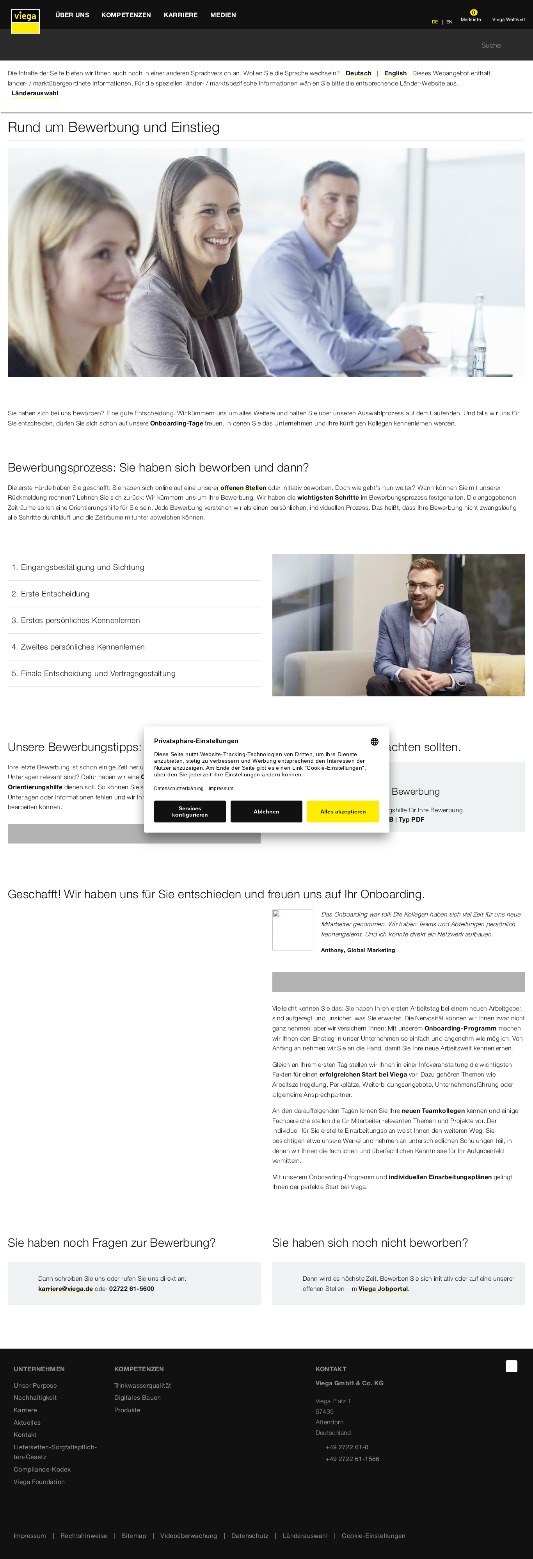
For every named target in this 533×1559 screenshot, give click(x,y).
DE (435, 22)
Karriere (25, 1410)
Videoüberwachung (188, 1535)
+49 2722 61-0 (347, 1447)
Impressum (30, 1535)
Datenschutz (249, 1535)
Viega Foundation (39, 1482)
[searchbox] (260, 45)
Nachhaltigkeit (35, 1397)
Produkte (127, 1410)
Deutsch (358, 73)
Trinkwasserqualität (142, 1385)
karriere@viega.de (65, 1288)
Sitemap (134, 1535)
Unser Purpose (35, 1385)
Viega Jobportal (383, 1288)
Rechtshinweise (84, 1535)
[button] (134, 567)
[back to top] (511, 1366)
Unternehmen (39, 1369)
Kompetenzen (139, 1369)
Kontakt (25, 1434)
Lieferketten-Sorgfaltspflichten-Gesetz (55, 1452)
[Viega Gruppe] (25, 14)
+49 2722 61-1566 (353, 1459)
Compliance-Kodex (42, 1469)
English (395, 73)
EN (449, 22)
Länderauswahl (305, 1535)
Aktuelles (27, 1422)
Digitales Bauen (137, 1397)
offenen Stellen (243, 487)
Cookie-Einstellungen (373, 1535)
